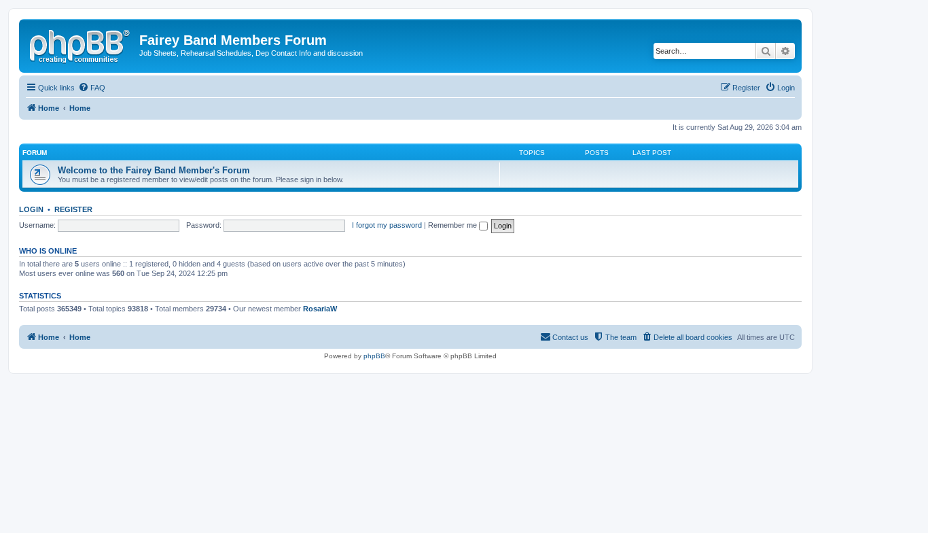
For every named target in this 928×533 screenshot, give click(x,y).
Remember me (453, 225)
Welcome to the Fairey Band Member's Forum (154, 170)
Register (73, 209)
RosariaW (320, 309)
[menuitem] (91, 88)
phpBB (374, 356)
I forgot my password (387, 225)
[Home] (80, 44)
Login (31, 209)
